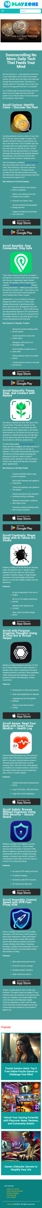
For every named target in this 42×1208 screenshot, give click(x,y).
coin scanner (11, 1197)
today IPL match (12, 1189)
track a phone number (14, 1191)
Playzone (10, 1204)
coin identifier (11, 1195)
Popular (6, 1027)
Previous (3, 33)
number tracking (12, 1193)
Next (39, 33)
